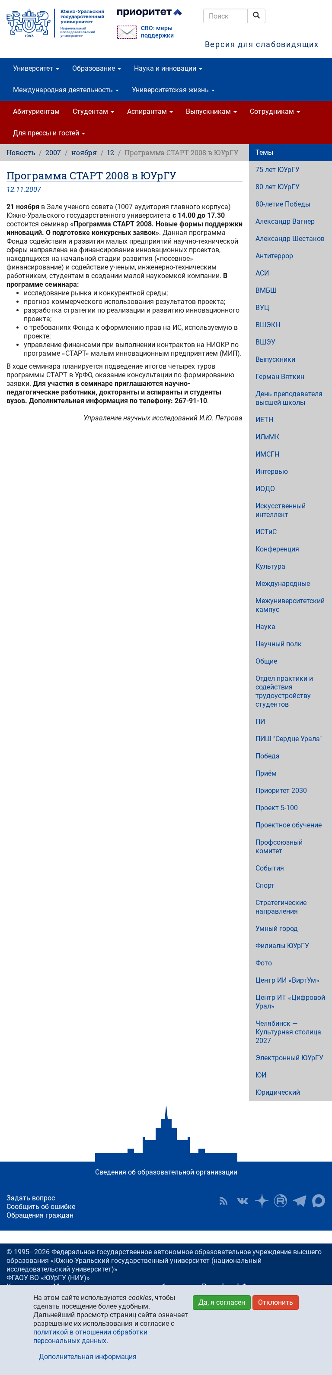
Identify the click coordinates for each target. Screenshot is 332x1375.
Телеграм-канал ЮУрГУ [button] (299, 1201)
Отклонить (275, 1302)
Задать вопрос (30, 1198)
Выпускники (275, 359)
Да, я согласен (221, 1302)
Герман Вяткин (279, 377)
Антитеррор (274, 256)
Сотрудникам (273, 111)
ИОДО (265, 489)
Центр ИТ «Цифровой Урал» (290, 1001)
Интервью (271, 471)
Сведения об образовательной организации (166, 1172)
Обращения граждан (39, 1215)
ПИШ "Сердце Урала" (288, 739)
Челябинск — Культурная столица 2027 (288, 1032)
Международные (282, 583)
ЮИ (260, 1075)
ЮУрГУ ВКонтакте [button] (242, 1201)
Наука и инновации (166, 68)
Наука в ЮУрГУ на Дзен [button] (261, 1201)
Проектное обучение (288, 825)
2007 (53, 152)
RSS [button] (223, 1201)
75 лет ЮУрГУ (277, 170)
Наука (265, 627)
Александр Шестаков (290, 239)
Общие (266, 661)
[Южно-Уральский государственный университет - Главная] (55, 23)
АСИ (262, 273)
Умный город (276, 928)
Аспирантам (148, 111)
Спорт (265, 885)
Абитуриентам (36, 111)
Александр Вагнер (285, 221)
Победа (267, 756)
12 (110, 152)
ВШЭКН (267, 325)
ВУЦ (262, 308)
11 (20, 189)
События (269, 868)
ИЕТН (264, 420)
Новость (20, 152)
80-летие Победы (282, 204)
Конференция (277, 549)
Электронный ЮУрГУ (289, 1058)
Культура (270, 566)
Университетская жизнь (171, 90)
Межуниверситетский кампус (290, 605)
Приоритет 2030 (281, 790)
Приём (266, 773)
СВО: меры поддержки (157, 32)
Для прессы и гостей (47, 133)
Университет (34, 68)
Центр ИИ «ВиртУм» (287, 980)
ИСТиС (266, 532)
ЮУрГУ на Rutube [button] (280, 1201)
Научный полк (278, 644)
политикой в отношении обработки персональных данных (90, 1336)
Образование (94, 68)
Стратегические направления (280, 907)
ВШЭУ (265, 342)
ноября (84, 152)
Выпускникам (209, 111)
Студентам (91, 111)
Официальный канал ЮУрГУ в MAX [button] (319, 1201)
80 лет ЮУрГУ (277, 187)
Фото (263, 963)
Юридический (277, 1092)
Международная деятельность (64, 90)
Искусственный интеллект (280, 510)
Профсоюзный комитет (279, 846)
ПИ (260, 721)
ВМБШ (266, 290)
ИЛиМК (267, 437)
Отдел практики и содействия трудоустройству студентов (284, 691)
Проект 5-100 (276, 808)
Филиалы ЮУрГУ (282, 946)
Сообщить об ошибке (40, 1207)
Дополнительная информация (88, 1357)
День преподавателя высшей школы (288, 398)
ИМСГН (267, 454)
